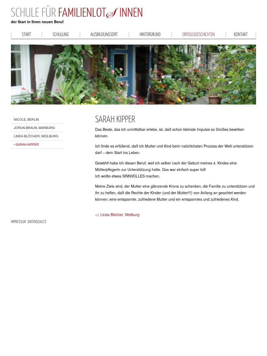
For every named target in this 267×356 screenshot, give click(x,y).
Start (26, 34)
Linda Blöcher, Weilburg (36, 136)
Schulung (61, 34)
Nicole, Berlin (26, 119)
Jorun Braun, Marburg (34, 127)
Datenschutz (37, 222)
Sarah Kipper (27, 144)
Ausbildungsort (104, 34)
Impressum (18, 222)
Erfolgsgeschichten (199, 34)
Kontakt (241, 34)
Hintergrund (150, 34)
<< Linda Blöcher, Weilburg (117, 214)
